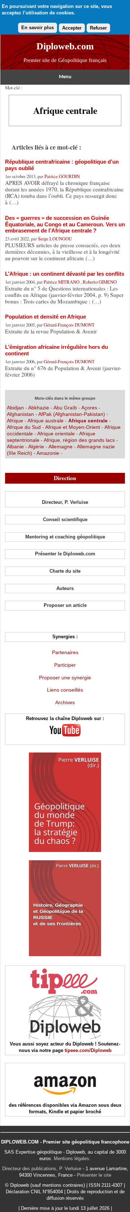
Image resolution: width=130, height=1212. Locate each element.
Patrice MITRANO (62, 282)
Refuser (98, 28)
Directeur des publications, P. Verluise (41, 1168)
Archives (65, 702)
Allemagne (61, 446)
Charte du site (65, 571)
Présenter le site (94, 1175)
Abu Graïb (65, 407)
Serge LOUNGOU (55, 238)
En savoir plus (37, 27)
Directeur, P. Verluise (65, 502)
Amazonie (47, 453)
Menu (65, 77)
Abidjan (15, 407)
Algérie (37, 446)
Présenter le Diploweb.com (65, 553)
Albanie (16, 446)
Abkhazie (38, 407)
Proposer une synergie (65, 677)
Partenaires (65, 652)
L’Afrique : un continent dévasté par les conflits (64, 274)
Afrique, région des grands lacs (79, 440)
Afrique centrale (88, 420)
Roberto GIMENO (100, 282)
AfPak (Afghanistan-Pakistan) (71, 414)
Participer (65, 665)
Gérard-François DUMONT (69, 324)
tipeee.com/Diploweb (88, 1050)
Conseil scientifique (65, 519)
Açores (89, 407)
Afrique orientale (56, 433)
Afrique (15, 420)
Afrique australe (45, 420)
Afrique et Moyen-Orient (73, 427)
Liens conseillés (65, 690)
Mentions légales (71, 1158)
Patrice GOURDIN (62, 176)
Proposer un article (65, 605)
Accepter (72, 28)
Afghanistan (21, 414)
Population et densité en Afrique (45, 317)
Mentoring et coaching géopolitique (65, 537)
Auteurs (65, 588)
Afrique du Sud (24, 427)
